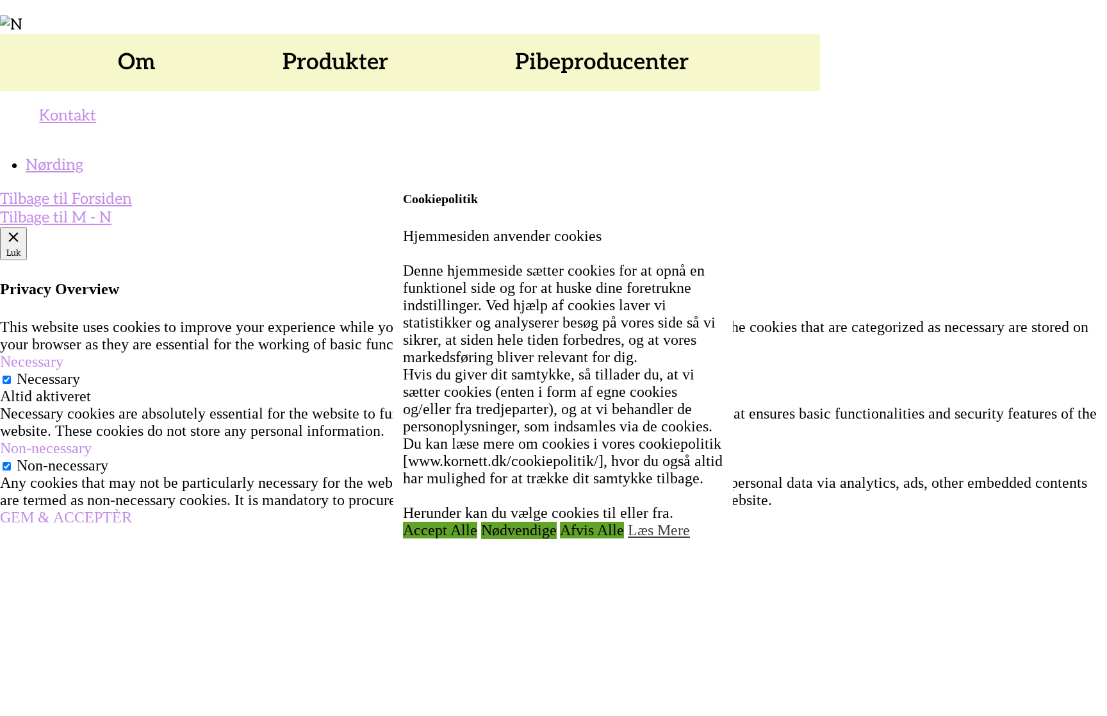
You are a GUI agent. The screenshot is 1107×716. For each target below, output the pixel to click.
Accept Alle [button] (440, 530)
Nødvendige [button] (519, 530)
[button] (143, 62)
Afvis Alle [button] (592, 530)
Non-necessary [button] (46, 448)
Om (137, 62)
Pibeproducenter (602, 62)
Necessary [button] (31, 361)
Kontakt (67, 115)
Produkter (335, 62)
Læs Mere (659, 530)
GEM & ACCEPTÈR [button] (66, 517)
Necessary (48, 378)
